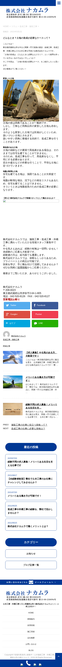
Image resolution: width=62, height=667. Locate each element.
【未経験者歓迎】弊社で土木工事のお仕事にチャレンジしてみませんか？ (30, 480)
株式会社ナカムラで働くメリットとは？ (28, 526)
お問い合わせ (31, 644)
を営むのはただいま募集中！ (31, 605)
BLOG (31, 650)
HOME (31, 613)
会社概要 (31, 638)
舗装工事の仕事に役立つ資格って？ (29, 425)
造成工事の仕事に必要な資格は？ (28, 428)
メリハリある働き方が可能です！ (25, 495)
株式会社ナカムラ (18, 336)
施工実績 (31, 632)
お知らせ (31, 553)
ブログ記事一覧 (31, 565)
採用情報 (22, 267)
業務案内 (31, 619)
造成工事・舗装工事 (28, 26)
